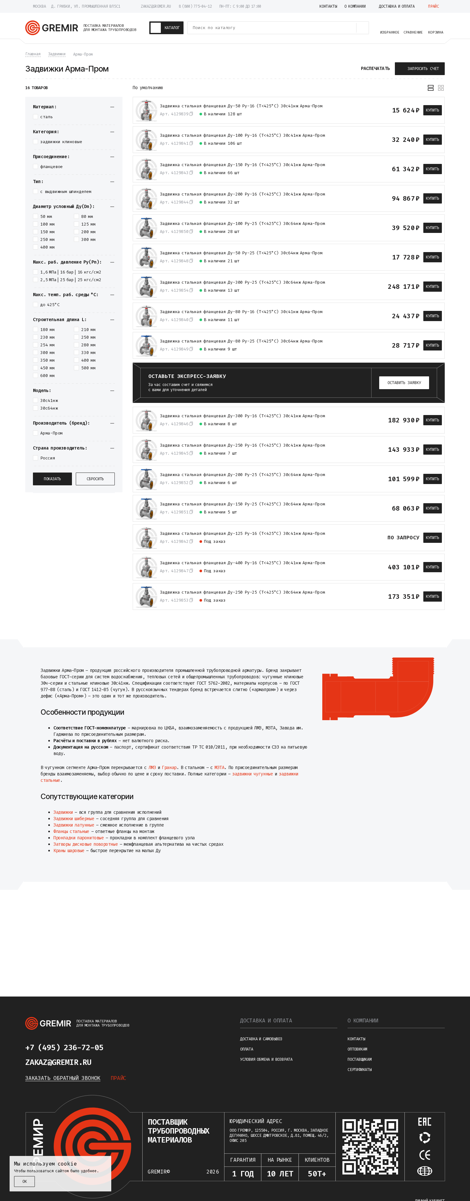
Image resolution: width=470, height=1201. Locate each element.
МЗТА (219, 768)
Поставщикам (360, 1059)
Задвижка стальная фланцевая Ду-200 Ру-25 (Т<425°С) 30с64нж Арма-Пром (242, 474)
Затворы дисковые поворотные (85, 844)
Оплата (246, 1049)
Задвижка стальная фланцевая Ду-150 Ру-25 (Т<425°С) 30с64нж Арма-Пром (242, 504)
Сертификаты (360, 1069)
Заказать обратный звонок (62, 1078)
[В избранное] (379, 110)
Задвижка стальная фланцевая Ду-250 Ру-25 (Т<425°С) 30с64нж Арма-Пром (242, 592)
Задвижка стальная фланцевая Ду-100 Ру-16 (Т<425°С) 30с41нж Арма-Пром (242, 135)
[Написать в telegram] (122, 1048)
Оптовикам (357, 1049)
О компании (363, 1020)
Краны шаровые (68, 851)
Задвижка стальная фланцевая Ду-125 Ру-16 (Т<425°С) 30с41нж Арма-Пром (242, 533)
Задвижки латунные (73, 825)
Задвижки (63, 812)
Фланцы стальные (71, 831)
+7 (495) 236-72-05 (64, 1048)
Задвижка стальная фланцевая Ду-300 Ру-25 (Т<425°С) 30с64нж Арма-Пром (242, 282)
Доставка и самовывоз (261, 1039)
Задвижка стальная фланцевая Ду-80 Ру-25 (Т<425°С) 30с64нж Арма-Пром (241, 341)
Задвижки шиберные (73, 819)
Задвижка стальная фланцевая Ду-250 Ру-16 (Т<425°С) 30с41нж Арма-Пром (242, 445)
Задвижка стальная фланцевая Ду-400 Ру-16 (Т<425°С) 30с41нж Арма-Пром (242, 563)
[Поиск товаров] (362, 28)
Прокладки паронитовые (78, 838)
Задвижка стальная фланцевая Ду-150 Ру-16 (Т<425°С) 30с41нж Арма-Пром (242, 164)
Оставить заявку (404, 382)
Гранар (169, 768)
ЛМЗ (152, 768)
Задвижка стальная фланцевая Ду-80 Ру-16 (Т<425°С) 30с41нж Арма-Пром (241, 311)
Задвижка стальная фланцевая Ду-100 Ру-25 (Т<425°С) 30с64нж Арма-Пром (242, 223)
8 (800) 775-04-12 (195, 6)
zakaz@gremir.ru (156, 6)
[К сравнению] (367, 110)
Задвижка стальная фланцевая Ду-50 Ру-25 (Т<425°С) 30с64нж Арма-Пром (241, 253)
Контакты (356, 1039)
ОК (24, 1181)
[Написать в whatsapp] (138, 1048)
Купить (432, 110)
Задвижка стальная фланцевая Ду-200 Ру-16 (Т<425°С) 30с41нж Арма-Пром (242, 194)
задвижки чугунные (252, 774)
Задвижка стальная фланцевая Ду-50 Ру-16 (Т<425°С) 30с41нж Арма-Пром (241, 106)
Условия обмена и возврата (266, 1059)
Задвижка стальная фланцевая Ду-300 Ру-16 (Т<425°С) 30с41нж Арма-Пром (242, 416)
